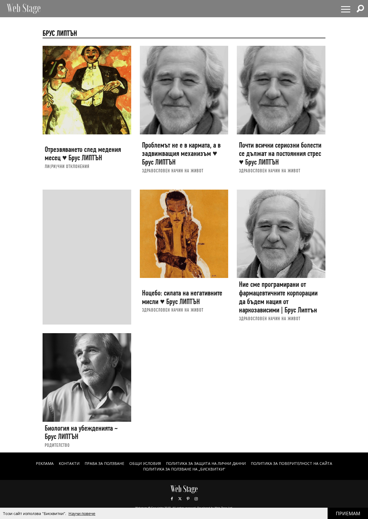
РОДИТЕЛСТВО (57, 445)
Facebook (172, 499)
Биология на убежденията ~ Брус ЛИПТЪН (81, 432)
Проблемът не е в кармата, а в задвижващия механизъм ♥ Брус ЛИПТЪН (181, 153)
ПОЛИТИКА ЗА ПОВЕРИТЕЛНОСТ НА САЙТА (291, 463)
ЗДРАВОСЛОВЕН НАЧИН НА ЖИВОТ (172, 170)
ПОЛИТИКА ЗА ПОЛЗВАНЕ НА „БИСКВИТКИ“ (184, 469)
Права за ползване (104, 463)
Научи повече (81, 513)
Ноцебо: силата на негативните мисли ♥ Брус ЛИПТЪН (182, 297)
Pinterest (188, 499)
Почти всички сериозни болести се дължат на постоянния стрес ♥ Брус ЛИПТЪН (280, 153)
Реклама (45, 463)
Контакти (69, 463)
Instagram (196, 499)
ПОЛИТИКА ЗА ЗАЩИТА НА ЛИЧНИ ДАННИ (206, 463)
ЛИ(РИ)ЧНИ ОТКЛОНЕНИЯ (67, 166)
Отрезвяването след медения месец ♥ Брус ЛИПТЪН (83, 153)
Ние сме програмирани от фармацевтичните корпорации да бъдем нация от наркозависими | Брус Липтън (278, 297)
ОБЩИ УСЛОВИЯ (145, 463)
